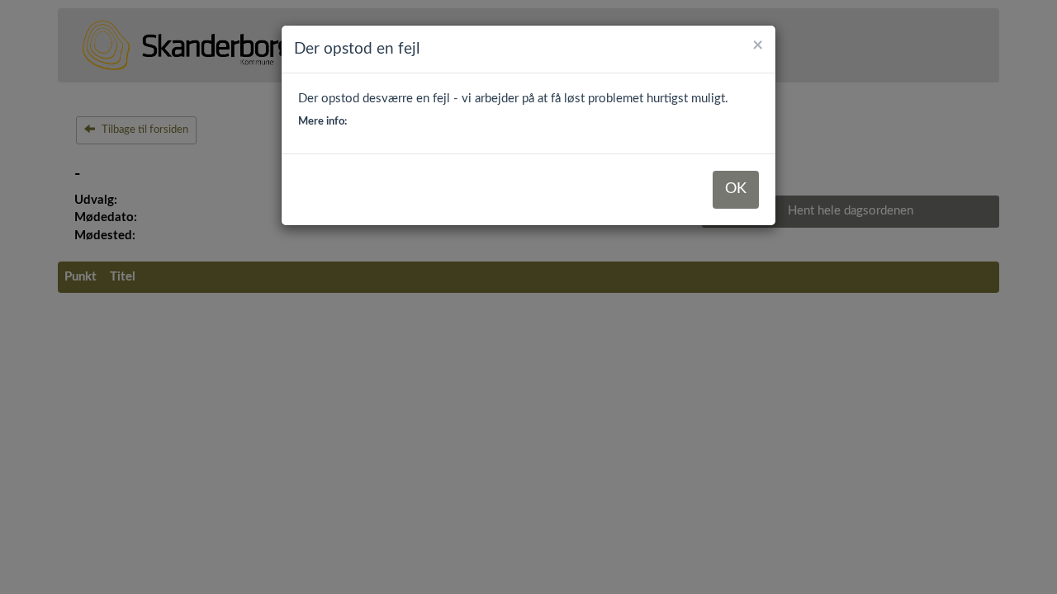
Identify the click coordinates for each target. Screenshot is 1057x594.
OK (736, 189)
